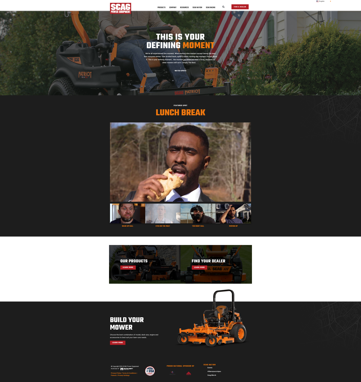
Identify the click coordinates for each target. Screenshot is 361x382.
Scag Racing (210, 7)
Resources (184, 7)
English (321, 1)
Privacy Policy (116, 373)
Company (172, 7)
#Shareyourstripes (214, 371)
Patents (114, 375)
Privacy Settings (124, 375)
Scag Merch (211, 375)
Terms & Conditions (129, 373)
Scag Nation (197, 7)
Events (209, 368)
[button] (223, 7)
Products (161, 7)
